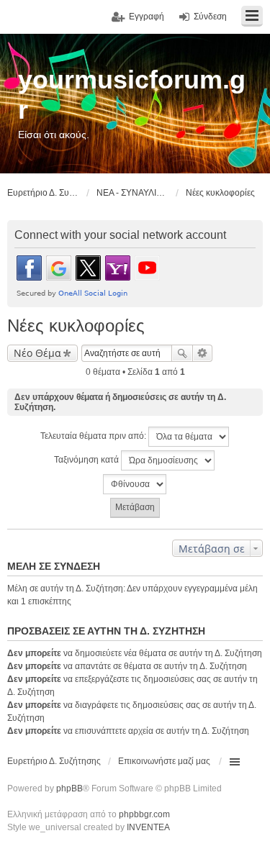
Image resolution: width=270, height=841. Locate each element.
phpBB (69, 788)
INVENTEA (148, 827)
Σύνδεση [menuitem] (210, 17)
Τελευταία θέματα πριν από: (94, 436)
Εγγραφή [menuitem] (146, 17)
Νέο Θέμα (37, 353)
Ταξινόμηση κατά (87, 460)
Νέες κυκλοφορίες (76, 325)
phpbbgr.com (144, 814)
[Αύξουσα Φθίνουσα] (135, 484)
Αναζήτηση (182, 353)
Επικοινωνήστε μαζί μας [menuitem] (164, 761)
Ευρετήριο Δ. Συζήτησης (54, 761)
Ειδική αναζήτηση (202, 353)
